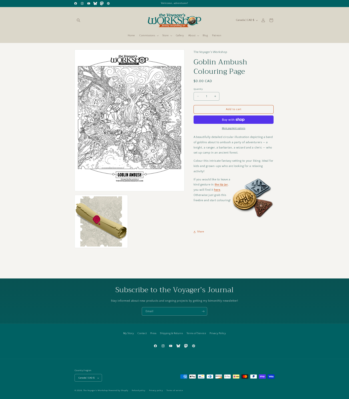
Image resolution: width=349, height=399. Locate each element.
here (217, 189)
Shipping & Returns (171, 333)
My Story (128, 333)
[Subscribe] (203, 311)
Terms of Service (196, 333)
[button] (79, 20)
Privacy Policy (218, 333)
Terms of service (175, 390)
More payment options (233, 128)
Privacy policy (156, 390)
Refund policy (138, 390)
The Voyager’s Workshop (95, 391)
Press (153, 333)
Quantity (198, 89)
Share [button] (200, 231)
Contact (142, 333)
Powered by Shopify (118, 391)
